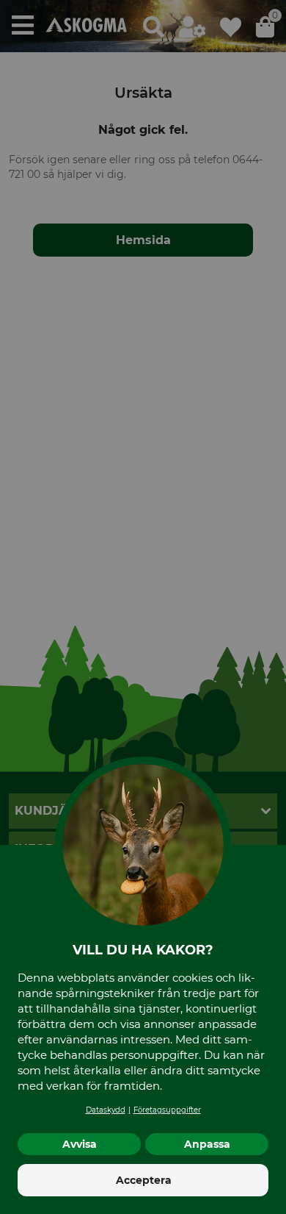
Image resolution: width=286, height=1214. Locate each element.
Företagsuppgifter (167, 1110)
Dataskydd (105, 1110)
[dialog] (143, 607)
